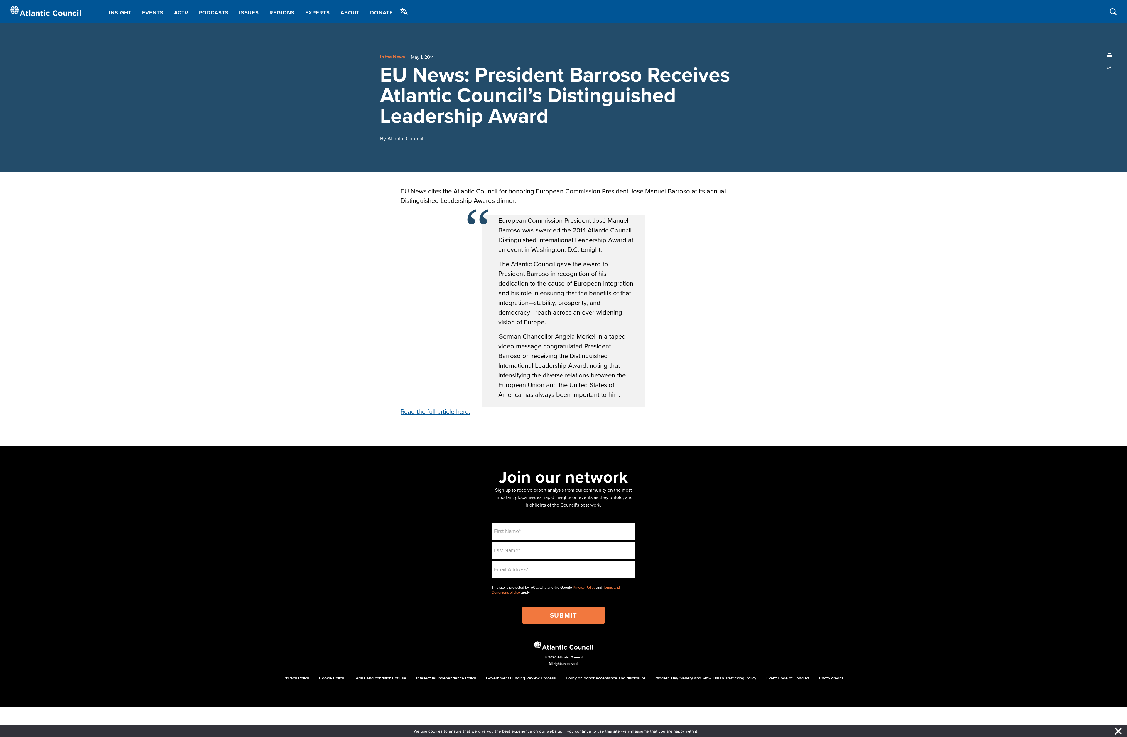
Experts (317, 12)
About (350, 12)
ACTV (181, 12)
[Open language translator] (404, 11)
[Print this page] (1109, 55)
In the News (392, 56)
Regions (281, 12)
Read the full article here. (435, 411)
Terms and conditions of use (380, 678)
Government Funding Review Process (521, 678)
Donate (381, 12)
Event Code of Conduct (787, 678)
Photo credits (831, 678)
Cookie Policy (331, 678)
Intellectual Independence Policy (446, 678)
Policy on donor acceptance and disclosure (605, 678)
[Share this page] (1109, 68)
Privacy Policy (584, 588)
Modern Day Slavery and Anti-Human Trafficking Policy (705, 678)
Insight (120, 12)
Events (152, 12)
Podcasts (214, 12)
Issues (249, 12)
